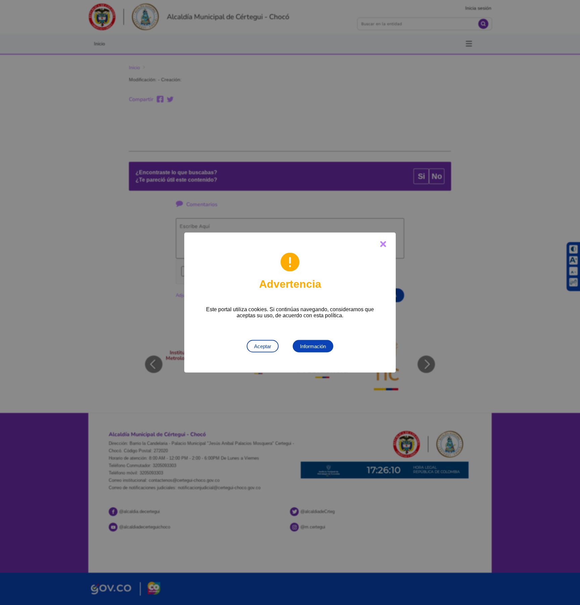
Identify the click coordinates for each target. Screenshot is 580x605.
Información (313, 346)
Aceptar (262, 346)
